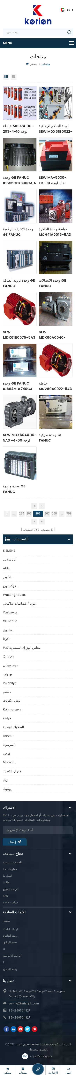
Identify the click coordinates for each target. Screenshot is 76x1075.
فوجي (7, 753)
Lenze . (8, 735)
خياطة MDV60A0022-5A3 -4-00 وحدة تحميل (55, 386)
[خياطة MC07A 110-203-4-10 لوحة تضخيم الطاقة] (20, 103)
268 (54, 513)
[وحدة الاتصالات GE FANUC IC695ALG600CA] (55, 258)
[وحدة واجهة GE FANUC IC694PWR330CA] (20, 463)
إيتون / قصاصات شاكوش (19, 603)
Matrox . (9, 762)
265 (29, 513)
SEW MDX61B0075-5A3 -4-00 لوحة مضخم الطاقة (19, 334)
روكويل (7, 788)
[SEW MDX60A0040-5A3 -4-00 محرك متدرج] (55, 309)
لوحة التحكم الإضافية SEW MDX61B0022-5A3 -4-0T (55, 128)
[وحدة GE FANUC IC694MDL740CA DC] (20, 360)
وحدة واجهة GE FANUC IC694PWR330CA (18, 489)
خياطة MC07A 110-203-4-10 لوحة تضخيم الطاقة (18, 128)
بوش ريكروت (11, 700)
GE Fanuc (10, 621)
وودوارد (8, 674)
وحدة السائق (10, 942)
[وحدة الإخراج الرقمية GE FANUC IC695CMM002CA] (20, 206)
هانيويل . (8, 630)
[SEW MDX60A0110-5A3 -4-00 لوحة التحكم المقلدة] (20, 412)
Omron (8, 656)
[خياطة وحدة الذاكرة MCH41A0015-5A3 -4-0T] (55, 206)
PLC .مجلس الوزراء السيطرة (22, 647)
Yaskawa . (11, 612)
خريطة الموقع (11, 889)
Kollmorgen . (12, 709)
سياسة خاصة (10, 902)
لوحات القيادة (10, 929)
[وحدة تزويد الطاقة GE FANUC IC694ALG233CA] (20, 258)
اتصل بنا (7, 876)
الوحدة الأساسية (12, 955)
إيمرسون (8, 744)
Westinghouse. (14, 594)
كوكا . (6, 638)
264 (21, 513)
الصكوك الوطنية (13, 727)
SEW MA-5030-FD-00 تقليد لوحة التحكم (52, 180)
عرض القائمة (14, 77)
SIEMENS (9, 550)
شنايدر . (8, 577)
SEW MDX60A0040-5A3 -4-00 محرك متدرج (53, 334)
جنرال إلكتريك (12, 771)
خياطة (7, 718)
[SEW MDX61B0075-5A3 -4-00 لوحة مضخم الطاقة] (20, 309)
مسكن (33, 64)
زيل (5, 780)
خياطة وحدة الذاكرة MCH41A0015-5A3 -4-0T (55, 232)
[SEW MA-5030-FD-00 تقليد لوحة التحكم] (55, 154)
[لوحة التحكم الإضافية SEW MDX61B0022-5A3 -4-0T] (55, 103)
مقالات (7, 882)
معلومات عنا (10, 869)
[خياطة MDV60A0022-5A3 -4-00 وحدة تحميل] (55, 360)
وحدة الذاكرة (10, 935)
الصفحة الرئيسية (12, 862)
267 (47, 513)
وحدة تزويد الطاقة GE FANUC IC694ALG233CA (19, 283)
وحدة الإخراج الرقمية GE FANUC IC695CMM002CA (18, 232)
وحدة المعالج (10, 969)
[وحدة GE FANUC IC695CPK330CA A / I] (20, 154)
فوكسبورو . (10, 586)
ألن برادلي (9, 559)
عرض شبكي (6, 77)
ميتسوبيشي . (11, 665)
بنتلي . (7, 691)
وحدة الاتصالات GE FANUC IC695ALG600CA (53, 283)
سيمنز (6, 921)
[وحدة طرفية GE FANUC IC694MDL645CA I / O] (55, 412)
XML (5, 896)
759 (69, 513)
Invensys (9, 683)
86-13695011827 (19, 1010)
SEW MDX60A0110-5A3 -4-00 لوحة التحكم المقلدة (19, 437)
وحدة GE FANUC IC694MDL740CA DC (18, 386)
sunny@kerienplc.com (24, 1003)
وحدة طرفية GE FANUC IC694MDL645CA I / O (55, 437)
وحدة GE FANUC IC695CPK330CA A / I (19, 180)
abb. (6, 568)
